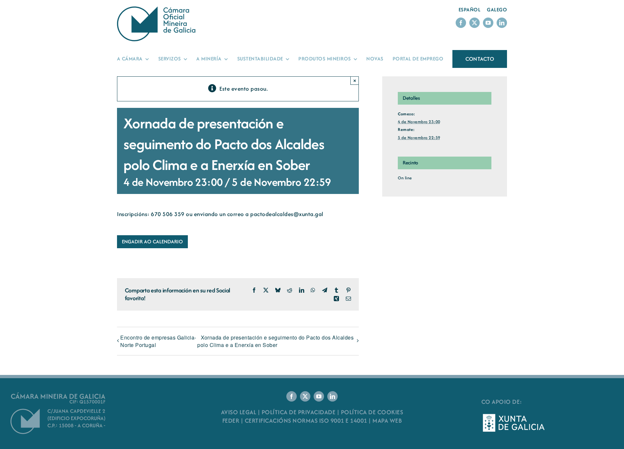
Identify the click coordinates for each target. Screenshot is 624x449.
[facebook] (461, 23)
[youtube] (488, 23)
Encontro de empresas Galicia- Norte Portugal (158, 341)
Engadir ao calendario (152, 241)
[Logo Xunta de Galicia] (513, 416)
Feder (231, 420)
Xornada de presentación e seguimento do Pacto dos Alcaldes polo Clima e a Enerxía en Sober (275, 341)
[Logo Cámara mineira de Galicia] (58, 394)
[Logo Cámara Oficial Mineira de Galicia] (157, 10)
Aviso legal (238, 412)
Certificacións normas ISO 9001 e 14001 (306, 420)
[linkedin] (502, 23)
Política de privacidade (299, 412)
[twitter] (474, 23)
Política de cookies (372, 412)
